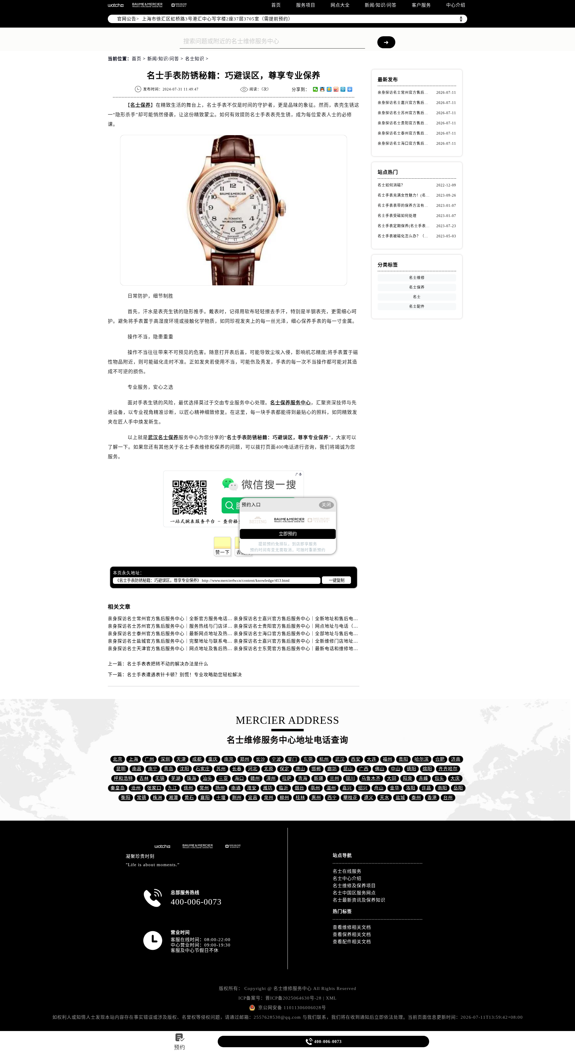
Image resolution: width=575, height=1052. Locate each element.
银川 (350, 778)
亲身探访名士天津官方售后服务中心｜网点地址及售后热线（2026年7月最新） (191, 648)
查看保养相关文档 (352, 934)
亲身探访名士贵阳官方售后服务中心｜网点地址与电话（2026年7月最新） (312, 626)
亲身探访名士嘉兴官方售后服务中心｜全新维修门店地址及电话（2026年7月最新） (322, 641)
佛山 (380, 768)
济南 (456, 759)
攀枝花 (350, 797)
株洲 (157, 797)
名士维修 (417, 278)
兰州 (334, 778)
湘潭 (173, 797)
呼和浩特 (123, 778)
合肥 (440, 759)
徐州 (188, 788)
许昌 (426, 788)
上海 (133, 759)
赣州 (255, 778)
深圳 (165, 759)
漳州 (271, 778)
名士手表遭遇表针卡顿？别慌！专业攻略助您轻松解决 (184, 674)
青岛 (168, 768)
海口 (239, 778)
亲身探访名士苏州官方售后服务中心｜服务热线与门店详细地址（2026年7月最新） (196, 626)
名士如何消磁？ (391, 185)
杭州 (324, 759)
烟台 (299, 788)
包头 (439, 778)
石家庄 (203, 768)
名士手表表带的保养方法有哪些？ (404, 206)
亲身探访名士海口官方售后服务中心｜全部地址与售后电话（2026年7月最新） (317, 633)
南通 (236, 788)
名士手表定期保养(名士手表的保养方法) (404, 226)
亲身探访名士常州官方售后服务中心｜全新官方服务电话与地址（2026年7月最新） (196, 618)
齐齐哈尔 (448, 768)
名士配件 (417, 307)
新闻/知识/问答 (381, 5)
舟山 (379, 788)
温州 (331, 788)
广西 (364, 768)
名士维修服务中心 (292, 988)
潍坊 (268, 788)
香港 (432, 797)
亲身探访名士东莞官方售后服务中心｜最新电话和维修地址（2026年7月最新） (317, 648)
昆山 (348, 768)
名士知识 (194, 58)
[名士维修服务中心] (147, 5)
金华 (395, 788)
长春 (237, 768)
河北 (253, 768)
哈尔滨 (421, 759)
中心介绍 (455, 5)
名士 (417, 297)
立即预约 (288, 534)
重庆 (213, 759)
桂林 (300, 797)
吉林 (144, 778)
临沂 (283, 788)
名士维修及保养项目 (354, 885)
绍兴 (363, 788)
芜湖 (176, 778)
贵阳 (403, 759)
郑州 (244, 759)
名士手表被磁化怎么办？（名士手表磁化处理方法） (404, 236)
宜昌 (253, 797)
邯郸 (316, 768)
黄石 (189, 797)
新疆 (318, 778)
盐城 (400, 797)
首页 (276, 5)
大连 (371, 759)
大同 (392, 778)
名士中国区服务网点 (354, 892)
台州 (448, 797)
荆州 (237, 797)
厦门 (292, 759)
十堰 (221, 797)
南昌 (137, 768)
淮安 (252, 788)
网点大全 (340, 5)
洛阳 (410, 788)
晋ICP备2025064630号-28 (293, 998)
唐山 (300, 768)
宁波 (276, 759)
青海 (303, 778)
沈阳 (184, 768)
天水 (384, 797)
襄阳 (205, 797)
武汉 (340, 759)
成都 (197, 759)
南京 (229, 759)
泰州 (416, 797)
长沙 (260, 759)
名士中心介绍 (347, 878)
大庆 (455, 778)
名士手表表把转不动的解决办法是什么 (167, 663)
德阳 (411, 768)
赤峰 (423, 778)
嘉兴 (347, 788)
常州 (204, 788)
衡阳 (126, 797)
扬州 (220, 788)
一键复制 (336, 580)
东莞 (308, 759)
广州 (149, 759)
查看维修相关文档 (352, 927)
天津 (181, 759)
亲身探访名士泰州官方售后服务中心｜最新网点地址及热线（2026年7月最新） (191, 633)
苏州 (221, 768)
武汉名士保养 (163, 437)
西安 (356, 759)
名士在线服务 (347, 871)
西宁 (332, 797)
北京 (117, 759)
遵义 (368, 797)
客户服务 (421, 5)
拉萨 (287, 778)
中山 (395, 768)
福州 (387, 759)
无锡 (160, 778)
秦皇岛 (118, 788)
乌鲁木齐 (371, 778)
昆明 (121, 768)
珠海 (191, 778)
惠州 (316, 797)
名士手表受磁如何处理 (397, 216)
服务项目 (305, 5)
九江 (172, 788)
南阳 (442, 788)
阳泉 (407, 778)
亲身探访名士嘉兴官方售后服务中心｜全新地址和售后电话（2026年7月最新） (317, 618)
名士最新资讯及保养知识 (359, 900)
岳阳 (458, 788)
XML (331, 998)
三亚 (223, 778)
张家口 (154, 788)
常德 (141, 797)
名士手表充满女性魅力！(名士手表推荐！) (404, 195)
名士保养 (140, 105)
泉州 (268, 797)
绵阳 (427, 768)
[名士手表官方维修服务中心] (115, 5)
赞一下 (222, 552)
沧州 (136, 788)
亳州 (315, 788)
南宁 (153, 768)
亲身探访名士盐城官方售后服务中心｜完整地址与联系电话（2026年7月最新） (191, 641)
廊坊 (332, 768)
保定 (284, 768)
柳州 (284, 797)
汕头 (207, 778)
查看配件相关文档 (352, 941)
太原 (268, 768)
